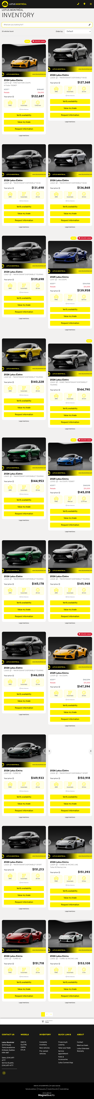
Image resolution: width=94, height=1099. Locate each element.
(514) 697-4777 (7, 1065)
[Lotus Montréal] (14, 4)
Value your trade (64, 1048)
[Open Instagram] (4, 1073)
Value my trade (24, 122)
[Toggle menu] (90, 4)
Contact (80, 1042)
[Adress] (84, 4)
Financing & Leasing (62, 1043)
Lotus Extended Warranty (83, 1050)
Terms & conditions (30, 1089)
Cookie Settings (64, 1089)
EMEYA (23, 1042)
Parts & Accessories (63, 1058)
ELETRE (24, 1045)
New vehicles (44, 1048)
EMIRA (23, 1047)
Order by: (59, 31)
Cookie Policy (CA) (53, 1089)
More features (25, 109)
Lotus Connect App (65, 1063)
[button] (3, 61)
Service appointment (63, 1052)
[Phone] (78, 4)
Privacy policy (42, 1089)
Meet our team (82, 1045)
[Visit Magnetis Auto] (47, 1095)
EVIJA (23, 1050)
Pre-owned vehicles (43, 1052)
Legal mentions (24, 136)
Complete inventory (43, 1043)
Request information (24, 129)
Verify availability (24, 115)
